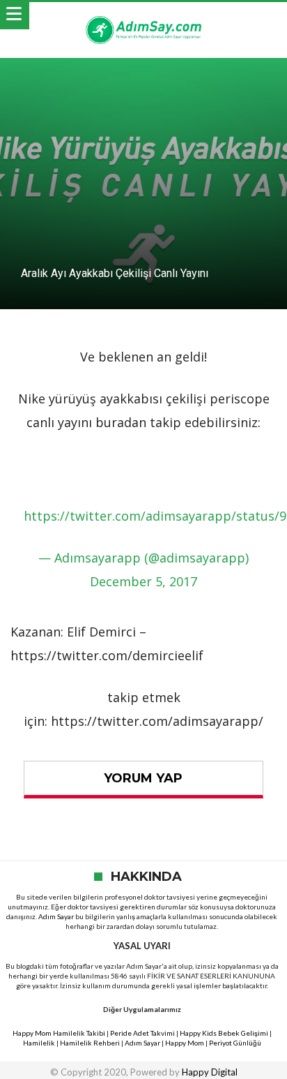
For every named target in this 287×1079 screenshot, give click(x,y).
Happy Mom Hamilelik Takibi (59, 1033)
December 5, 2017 (143, 581)
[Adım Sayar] (143, 16)
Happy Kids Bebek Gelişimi (224, 1033)
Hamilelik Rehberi (90, 1043)
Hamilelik (39, 1043)
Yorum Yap (143, 778)
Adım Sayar (56, 916)
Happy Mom (184, 1043)
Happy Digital (210, 1072)
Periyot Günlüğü (235, 1043)
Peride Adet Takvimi (142, 1033)
